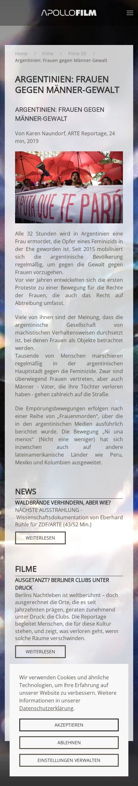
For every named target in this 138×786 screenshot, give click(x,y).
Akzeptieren (69, 725)
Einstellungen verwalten (69, 760)
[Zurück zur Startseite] (69, 13)
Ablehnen (69, 742)
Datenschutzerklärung (46, 708)
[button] (130, 13)
